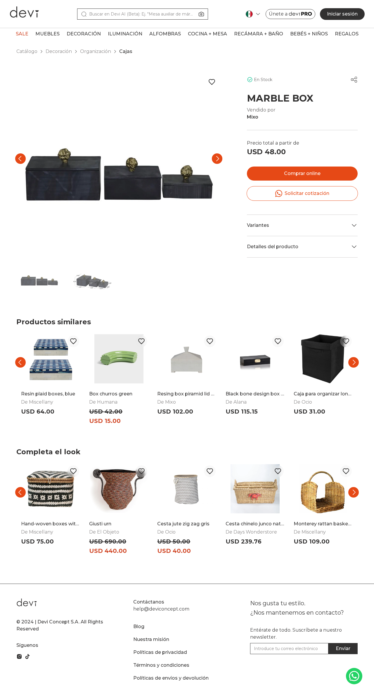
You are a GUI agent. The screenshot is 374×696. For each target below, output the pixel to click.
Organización (95, 51)
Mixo (252, 117)
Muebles (47, 34)
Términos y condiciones (161, 665)
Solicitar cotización (307, 193)
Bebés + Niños (309, 34)
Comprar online (302, 173)
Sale (22, 34)
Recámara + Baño (258, 34)
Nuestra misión (151, 639)
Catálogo (26, 51)
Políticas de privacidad (160, 652)
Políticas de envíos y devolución (171, 678)
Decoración (84, 34)
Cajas (125, 51)
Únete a (278, 14)
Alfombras (165, 34)
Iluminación (125, 34)
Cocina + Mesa (207, 34)
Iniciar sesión (342, 14)
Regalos (347, 34)
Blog (138, 626)
